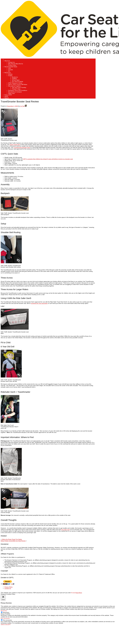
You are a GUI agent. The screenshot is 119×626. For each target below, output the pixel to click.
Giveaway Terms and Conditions (17, 90)
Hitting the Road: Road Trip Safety (12, 539)
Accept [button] (73, 592)
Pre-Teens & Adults (17, 81)
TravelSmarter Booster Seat (22, 147)
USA (9, 68)
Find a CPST (8, 95)
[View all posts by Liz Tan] (26, 106)
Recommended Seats (10, 66)
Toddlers (14, 78)
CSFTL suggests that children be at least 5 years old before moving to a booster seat (48, 159)
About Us (7, 61)
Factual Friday (16, 89)
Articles (10, 74)
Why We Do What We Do (15, 63)
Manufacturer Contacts (15, 92)
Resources (7, 72)
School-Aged (15, 80)
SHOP (6, 96)
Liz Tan (22, 106)
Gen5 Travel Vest (15, 144)
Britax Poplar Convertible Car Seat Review (13, 541)
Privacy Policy (12, 65)
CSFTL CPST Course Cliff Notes (17, 84)
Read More (78, 592)
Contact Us (11, 62)
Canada (10, 69)
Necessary (6, 612)
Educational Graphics (14, 86)
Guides (10, 75)
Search (6, 98)
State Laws (11, 93)
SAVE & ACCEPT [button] (6, 624)
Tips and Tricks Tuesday (19, 87)
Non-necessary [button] (5, 618)
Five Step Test (65, 529)
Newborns (15, 77)
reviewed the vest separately (39, 303)
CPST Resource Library (15, 83)
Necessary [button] (4, 610)
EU (9, 71)
